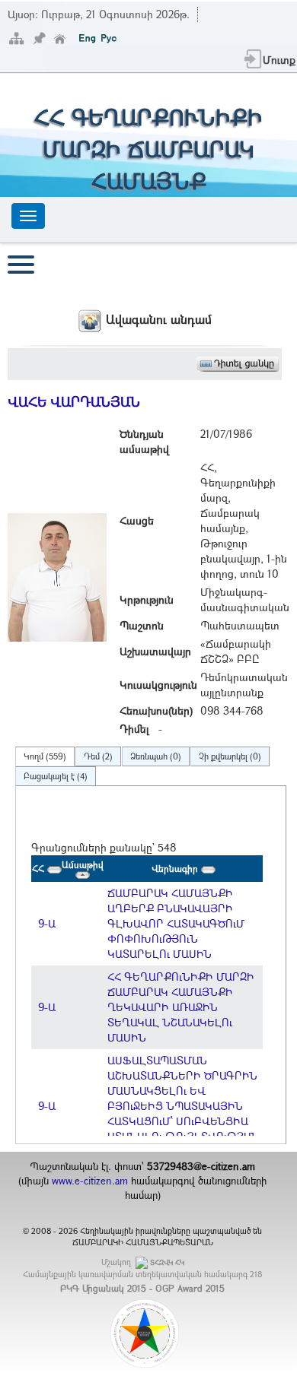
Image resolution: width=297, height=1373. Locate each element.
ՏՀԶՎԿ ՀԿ (167, 1262)
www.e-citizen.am (90, 1181)
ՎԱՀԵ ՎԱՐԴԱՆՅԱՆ (74, 401)
